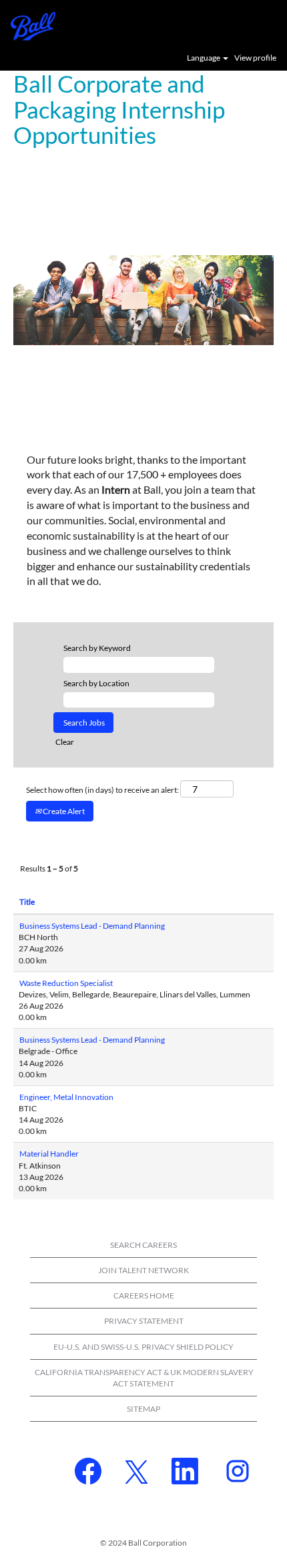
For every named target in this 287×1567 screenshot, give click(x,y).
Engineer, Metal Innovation (66, 1097)
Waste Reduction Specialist (66, 983)
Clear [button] (64, 742)
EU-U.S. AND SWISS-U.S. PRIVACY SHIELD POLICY (143, 1347)
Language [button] (204, 58)
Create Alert (63, 811)
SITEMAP (143, 1409)
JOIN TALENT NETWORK (143, 1270)
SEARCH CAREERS (143, 1245)
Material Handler (49, 1154)
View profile (255, 58)
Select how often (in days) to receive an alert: (102, 790)
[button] (270, 25)
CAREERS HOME (143, 1296)
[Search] (237, 25)
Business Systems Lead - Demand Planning (92, 926)
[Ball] (28, 25)
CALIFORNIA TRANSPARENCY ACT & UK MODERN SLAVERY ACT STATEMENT (144, 1377)
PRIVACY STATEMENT (144, 1321)
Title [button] (27, 902)
